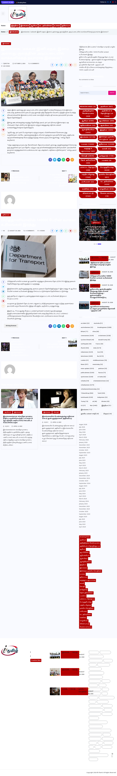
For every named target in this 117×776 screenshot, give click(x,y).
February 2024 (84, 501)
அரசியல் (106, 107)
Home (3, 26)
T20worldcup (87, 393)
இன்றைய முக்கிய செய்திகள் (107, 138)
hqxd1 (7, 426)
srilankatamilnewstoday (90, 389)
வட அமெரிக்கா (45, 26)
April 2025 (82, 465)
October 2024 (83, 481)
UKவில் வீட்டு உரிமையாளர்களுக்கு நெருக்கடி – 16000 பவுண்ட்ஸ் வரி (96, 69)
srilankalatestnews (101, 381)
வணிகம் (87, 189)
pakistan (102, 368)
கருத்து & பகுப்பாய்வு (88, 150)
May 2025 (82, 463)
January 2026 (83, 442)
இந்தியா (15, 26)
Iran (100, 352)
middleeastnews (100, 360)
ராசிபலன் (88, 182)
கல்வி (106, 149)
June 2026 (82, 430)
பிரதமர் (107, 414)
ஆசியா (34, 26)
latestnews (87, 356)
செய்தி (87, 156)
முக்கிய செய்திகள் (107, 176)
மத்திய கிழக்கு (88, 176)
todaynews (102, 397)
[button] (94, 244)
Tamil (101, 393)
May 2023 (82, 524)
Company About (37, 652)
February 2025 (84, 471)
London (85, 360)
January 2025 (83, 473)
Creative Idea (36, 660)
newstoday (98, 364)
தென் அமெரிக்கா (88, 161)
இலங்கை (24, 26)
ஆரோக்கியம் (87, 125)
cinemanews (87, 336)
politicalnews (87, 373)
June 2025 (82, 460)
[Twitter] (110, 2)
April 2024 (82, 496)
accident (85, 323)
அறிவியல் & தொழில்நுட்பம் (107, 113)
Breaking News (88, 107)
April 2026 (82, 435)
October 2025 (83, 450)
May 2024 (82, 494)
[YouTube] (112, 2)
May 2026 (82, 432)
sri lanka (101, 377)
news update (87, 368)
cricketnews (104, 336)
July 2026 (82, 427)
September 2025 (84, 453)
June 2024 (82, 491)
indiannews (87, 352)
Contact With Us (37, 656)
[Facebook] (107, 2)
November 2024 (84, 478)
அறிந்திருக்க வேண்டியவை (88, 113)
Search (112, 93)
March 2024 (83, 499)
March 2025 (83, 468)
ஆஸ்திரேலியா (88, 131)
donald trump (104, 340)
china (95, 331)
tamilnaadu (87, 397)
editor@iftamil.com (9, 667)
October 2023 (83, 511)
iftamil (85, 348)
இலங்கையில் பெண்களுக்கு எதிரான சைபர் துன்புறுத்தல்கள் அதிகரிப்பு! (58, 417)
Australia (98, 323)
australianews (87, 327)
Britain (84, 331)
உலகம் (57, 26)
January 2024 (83, 504)
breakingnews (104, 327)
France (99, 344)
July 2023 (82, 519)
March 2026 (83, 437)
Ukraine (105, 401)
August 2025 (83, 455)
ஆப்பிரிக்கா (106, 121)
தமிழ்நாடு (106, 156)
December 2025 (84, 445)
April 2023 (82, 527)
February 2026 (84, 440)
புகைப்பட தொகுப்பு (88, 169)
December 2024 (84, 476)
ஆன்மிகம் (106, 125)
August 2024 (83, 486)
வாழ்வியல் (107, 189)
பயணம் (106, 160)
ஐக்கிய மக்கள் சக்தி (90, 414)
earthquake (86, 344)
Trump (84, 401)
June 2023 (82, 522)
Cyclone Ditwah (87, 340)
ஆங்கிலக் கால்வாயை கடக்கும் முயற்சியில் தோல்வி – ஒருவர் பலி (91, 63)
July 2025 (82, 458)
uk (94, 401)
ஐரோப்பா (66, 26)
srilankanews (87, 385)
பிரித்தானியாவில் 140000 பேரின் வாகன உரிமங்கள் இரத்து (94, 53)
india (97, 348)
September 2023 (84, 514)
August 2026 (83, 425)
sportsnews (87, 377)
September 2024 (84, 483)
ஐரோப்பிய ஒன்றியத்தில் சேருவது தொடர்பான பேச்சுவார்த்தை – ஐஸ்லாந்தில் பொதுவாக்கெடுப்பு (60, 2)
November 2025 (84, 448)
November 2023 (84, 509)
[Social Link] (115, 2)
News (84, 364)
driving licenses (11, 326)
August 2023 (83, 517)
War (93, 406)
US (83, 406)
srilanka (85, 381)
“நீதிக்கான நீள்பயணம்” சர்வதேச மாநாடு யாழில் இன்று (97, 48)
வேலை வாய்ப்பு (107, 195)
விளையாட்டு (88, 195)
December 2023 (84, 506)
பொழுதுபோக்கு (107, 169)
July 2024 (82, 488)
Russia (102, 373)
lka (100, 356)
